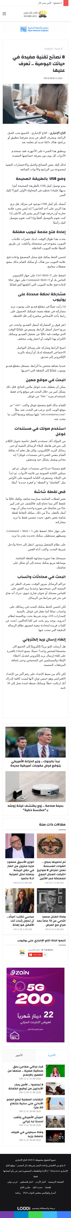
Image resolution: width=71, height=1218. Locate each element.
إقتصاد (48, 1187)
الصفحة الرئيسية (56, 1182)
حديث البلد (38, 1187)
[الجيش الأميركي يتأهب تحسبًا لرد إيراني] (55, 1121)
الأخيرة (51, 1055)
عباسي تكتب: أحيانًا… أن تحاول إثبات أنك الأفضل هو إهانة (20, 920)
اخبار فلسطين (26, 1182)
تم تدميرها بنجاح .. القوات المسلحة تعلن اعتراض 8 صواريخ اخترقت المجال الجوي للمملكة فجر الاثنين (51, 870)
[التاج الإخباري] (35, 14)
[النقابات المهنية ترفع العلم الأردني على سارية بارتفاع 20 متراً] (55, 1103)
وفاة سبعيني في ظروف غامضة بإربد (27, 1134)
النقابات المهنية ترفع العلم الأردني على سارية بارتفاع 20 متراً (25, 1103)
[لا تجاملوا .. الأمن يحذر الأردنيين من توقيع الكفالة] (55, 1089)
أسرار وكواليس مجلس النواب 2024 (39, 1192)
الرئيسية (59, 48)
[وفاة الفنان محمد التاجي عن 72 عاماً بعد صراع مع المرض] (51, 900)
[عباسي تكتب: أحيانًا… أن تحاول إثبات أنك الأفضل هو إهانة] (19, 900)
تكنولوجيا (48, 48)
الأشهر (19, 1055)
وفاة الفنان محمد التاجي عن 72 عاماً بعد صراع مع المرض (51, 920)
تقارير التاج (25, 1187)
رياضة (18, 1192)
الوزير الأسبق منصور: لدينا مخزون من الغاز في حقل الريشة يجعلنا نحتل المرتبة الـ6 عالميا (20, 870)
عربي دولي (12, 1182)
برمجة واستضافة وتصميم (43, 1208)
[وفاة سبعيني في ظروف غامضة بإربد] (55, 1136)
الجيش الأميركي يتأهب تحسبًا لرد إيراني (28, 1119)
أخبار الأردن (40, 1182)
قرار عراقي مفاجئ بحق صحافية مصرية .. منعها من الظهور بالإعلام (25, 1070)
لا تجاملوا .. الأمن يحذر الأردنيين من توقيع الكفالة (40, 3)
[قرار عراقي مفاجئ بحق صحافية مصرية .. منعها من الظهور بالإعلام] (55, 1071)
